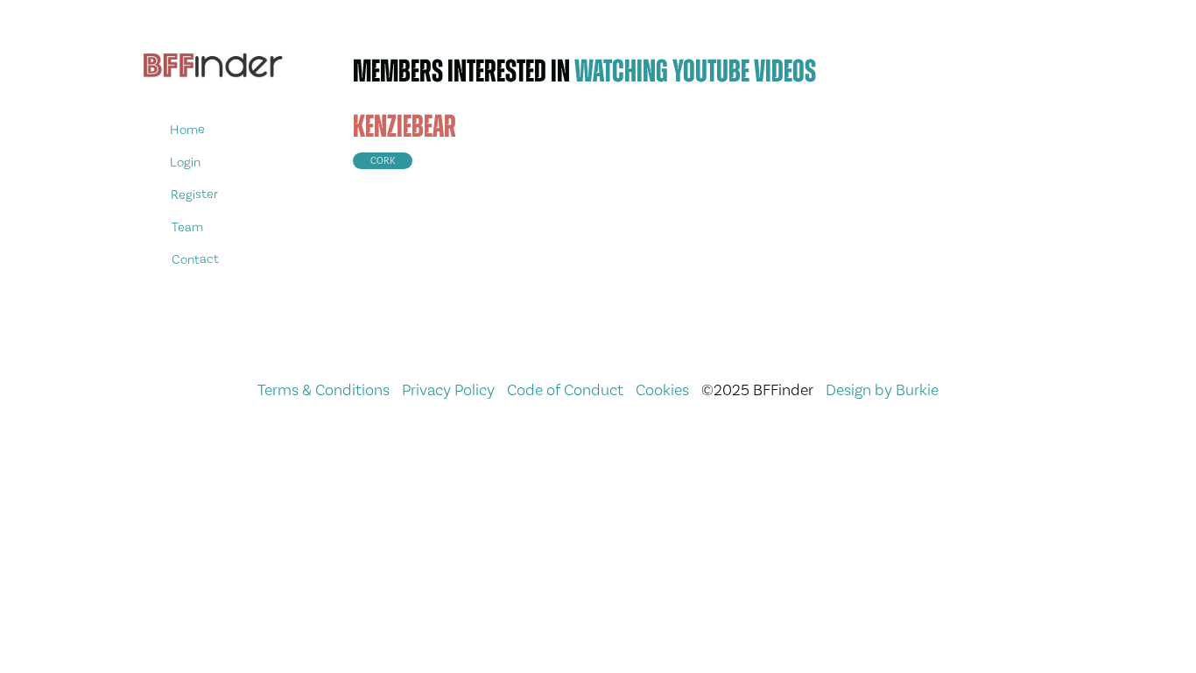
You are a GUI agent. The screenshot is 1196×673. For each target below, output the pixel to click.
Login (185, 161)
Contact (195, 259)
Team (186, 226)
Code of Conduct (565, 389)
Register (194, 194)
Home (187, 129)
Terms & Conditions (323, 389)
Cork (382, 160)
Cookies (662, 389)
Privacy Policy (448, 389)
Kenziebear (404, 126)
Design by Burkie (882, 389)
